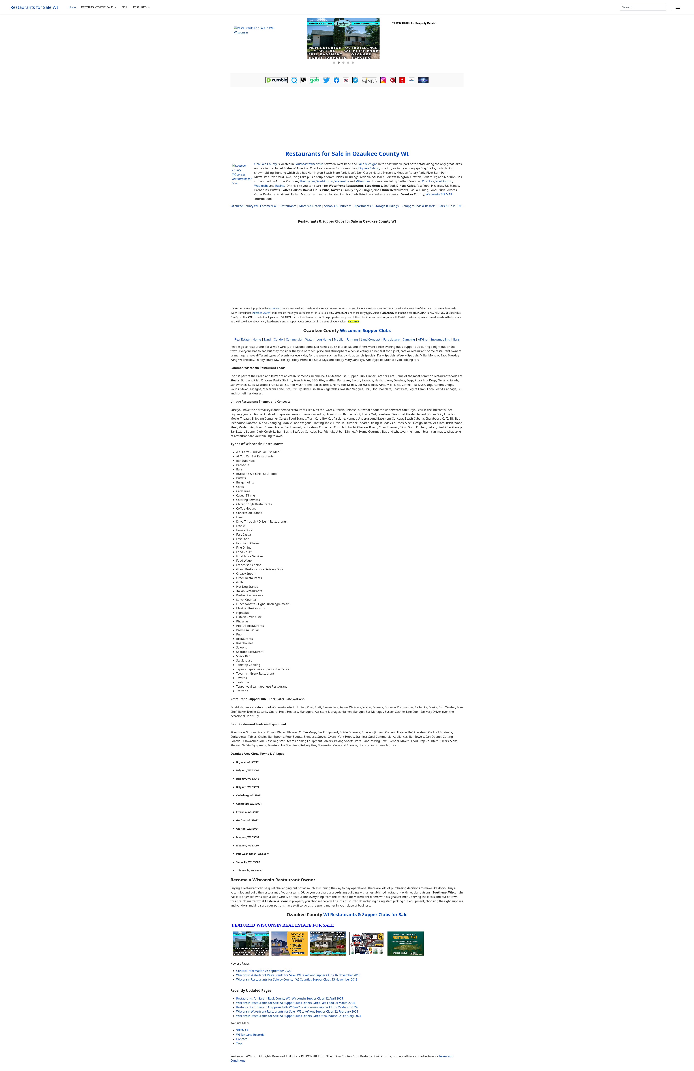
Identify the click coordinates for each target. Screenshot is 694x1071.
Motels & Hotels (310, 206)
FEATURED (140, 7)
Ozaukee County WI (244, 206)
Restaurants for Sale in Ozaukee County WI (347, 153)
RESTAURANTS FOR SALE (97, 7)
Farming (352, 339)
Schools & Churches (338, 206)
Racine (279, 186)
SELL (125, 7)
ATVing (422, 339)
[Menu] (678, 7)
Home (72, 7)
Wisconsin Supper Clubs (365, 330)
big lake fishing (368, 168)
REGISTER (353, 321)
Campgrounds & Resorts (419, 206)
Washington (324, 181)
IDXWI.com (274, 308)
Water (309, 339)
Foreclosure (391, 339)
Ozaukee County (265, 164)
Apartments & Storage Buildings (377, 206)
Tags (239, 1043)
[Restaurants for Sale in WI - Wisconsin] (268, 44)
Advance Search (261, 312)
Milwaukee (362, 181)
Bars (456, 339)
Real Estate (242, 339)
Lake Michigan (368, 164)
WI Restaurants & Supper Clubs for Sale (365, 914)
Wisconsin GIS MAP (439, 194)
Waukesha (342, 181)
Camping (409, 339)
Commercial (268, 206)
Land (267, 339)
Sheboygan (307, 181)
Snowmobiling (440, 339)
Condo (278, 339)
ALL (461, 206)
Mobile (338, 339)
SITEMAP (242, 1030)
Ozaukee (428, 181)
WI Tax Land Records (250, 1035)
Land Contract (370, 339)
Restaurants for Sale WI (34, 7)
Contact (241, 1039)
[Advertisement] (347, 120)
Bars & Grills (447, 206)
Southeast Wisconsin (309, 164)
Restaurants (288, 206)
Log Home (324, 339)
